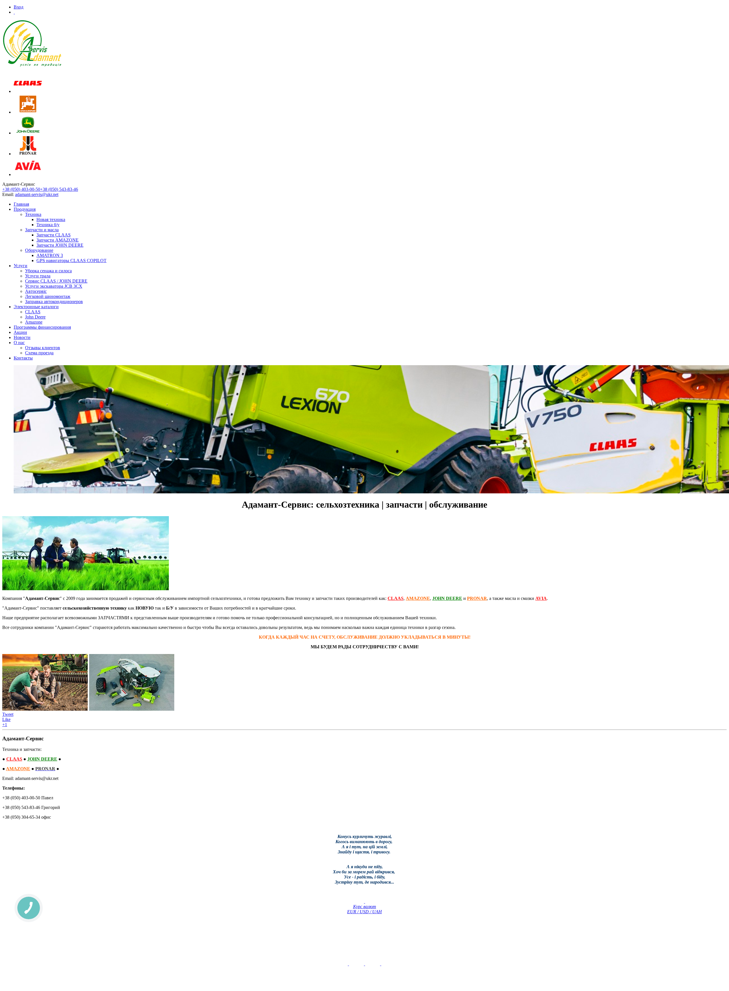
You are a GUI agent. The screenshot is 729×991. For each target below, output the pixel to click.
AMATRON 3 (49, 255)
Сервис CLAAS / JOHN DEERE (56, 281)
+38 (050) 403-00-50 (21, 189)
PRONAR (477, 598)
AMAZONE (418, 598)
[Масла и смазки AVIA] (28, 174)
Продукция (25, 209)
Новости (22, 337)
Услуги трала (37, 275)
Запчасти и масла (42, 229)
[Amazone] (28, 112)
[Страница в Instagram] (380, 963)
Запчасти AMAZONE (57, 240)
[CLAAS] (28, 91)
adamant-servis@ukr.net (36, 194)
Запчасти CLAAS (53, 234)
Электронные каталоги (36, 306)
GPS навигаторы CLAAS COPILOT (71, 260)
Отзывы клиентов (42, 347)
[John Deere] (28, 132)
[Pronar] (28, 153)
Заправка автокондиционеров (54, 301)
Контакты (23, 357)
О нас (19, 342)
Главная (21, 204)
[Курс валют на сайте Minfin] (364, 901)
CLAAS (32, 311)
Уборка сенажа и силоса (48, 270)
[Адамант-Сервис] (32, 43)
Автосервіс (36, 291)
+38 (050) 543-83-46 (59, 189)
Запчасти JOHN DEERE (59, 245)
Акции (20, 332)
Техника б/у (48, 224)
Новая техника (50, 219)
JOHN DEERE (447, 598)
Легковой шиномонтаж (47, 296)
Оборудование (39, 250)
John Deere (35, 316)
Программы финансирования (42, 327)
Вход (18, 7)
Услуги (20, 265)
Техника (33, 214)
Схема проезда (39, 352)
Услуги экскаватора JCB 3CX (53, 286)
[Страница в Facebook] (364, 963)
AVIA (541, 598)
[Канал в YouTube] (348, 963)
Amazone (33, 322)
